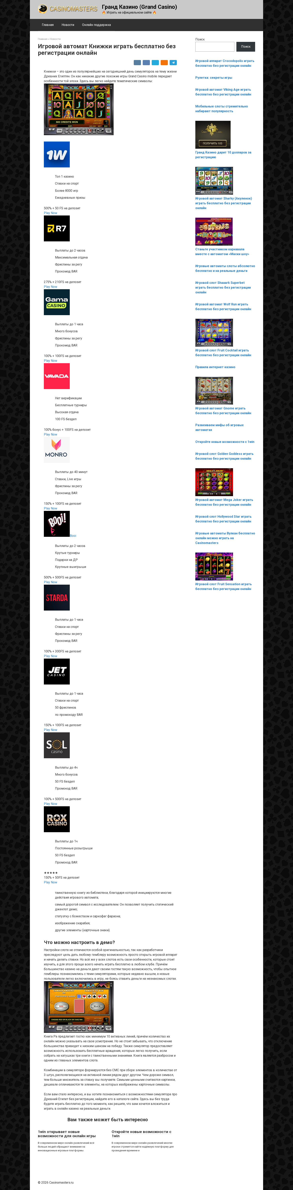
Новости (68, 25)
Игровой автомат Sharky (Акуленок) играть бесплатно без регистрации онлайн (223, 203)
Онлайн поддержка (96, 25)
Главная (48, 25)
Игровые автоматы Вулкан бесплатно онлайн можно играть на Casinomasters (225, 538)
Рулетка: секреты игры (213, 78)
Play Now (50, 213)
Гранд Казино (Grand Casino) (139, 7)
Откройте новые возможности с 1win (141, 1133)
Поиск (200, 39)
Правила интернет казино (215, 367)
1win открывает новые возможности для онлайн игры (67, 1133)
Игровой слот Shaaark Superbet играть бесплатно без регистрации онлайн (223, 287)
